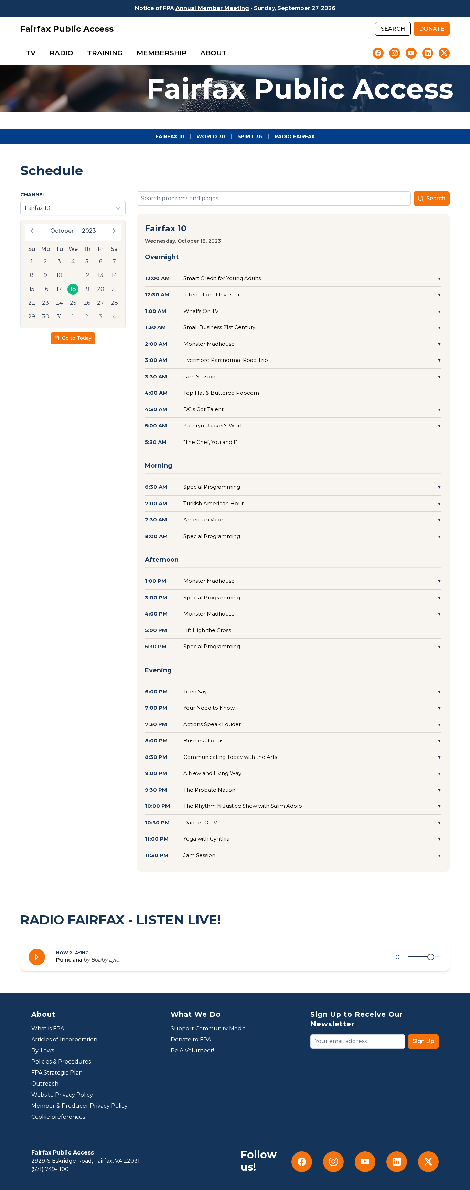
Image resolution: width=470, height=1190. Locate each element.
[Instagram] (394, 53)
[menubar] (126, 53)
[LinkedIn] (427, 53)
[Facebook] (378, 53)
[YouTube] (411, 53)
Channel (32, 195)
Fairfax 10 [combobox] (37, 208)
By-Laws (42, 1050)
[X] (444, 53)
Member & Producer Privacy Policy (79, 1105)
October (62, 230)
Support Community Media (208, 1028)
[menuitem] (30, 53)
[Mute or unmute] (397, 957)
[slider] (430, 957)
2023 (89, 230)
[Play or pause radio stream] (37, 957)
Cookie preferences (58, 1116)
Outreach (44, 1083)
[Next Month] (114, 231)
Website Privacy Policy (62, 1094)
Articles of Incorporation (64, 1039)
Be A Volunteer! (192, 1050)
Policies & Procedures (61, 1061)
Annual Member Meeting (212, 8)
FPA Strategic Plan (57, 1072)
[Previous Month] (32, 231)
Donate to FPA (191, 1039)
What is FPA (47, 1028)
